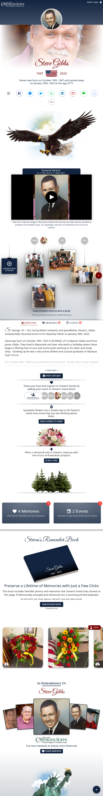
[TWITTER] (41, 93)
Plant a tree (51, 460)
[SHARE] (94, 93)
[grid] (51, 277)
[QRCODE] (8, 93)
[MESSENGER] (30, 93)
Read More (51, 370)
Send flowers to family (51, 421)
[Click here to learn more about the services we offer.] (51, 740)
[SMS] (83, 93)
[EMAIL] (73, 93)
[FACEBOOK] (19, 93)
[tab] (29, 322)
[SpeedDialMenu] (96, 789)
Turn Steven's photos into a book (51, 311)
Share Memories (53, 751)
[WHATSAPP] (51, 93)
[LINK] (51, 102)
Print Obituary (53, 376)
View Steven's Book (51, 604)
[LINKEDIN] (62, 93)
